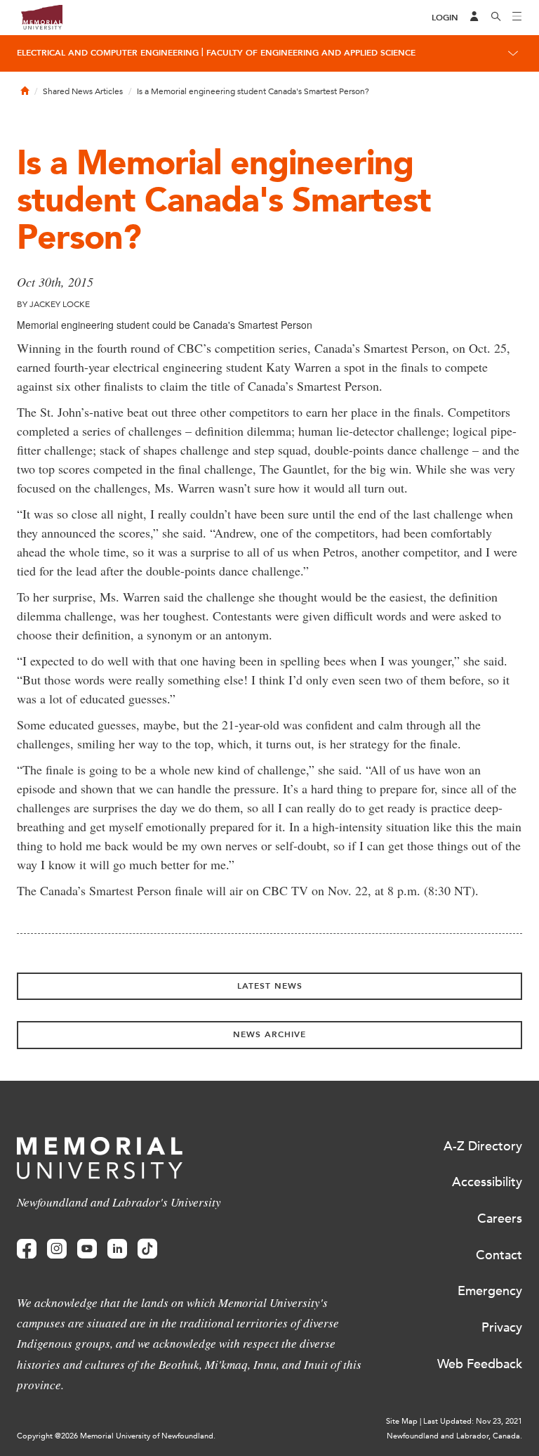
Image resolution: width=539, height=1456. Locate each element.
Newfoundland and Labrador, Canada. (454, 1436)
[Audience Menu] (474, 18)
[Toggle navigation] (517, 17)
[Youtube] (87, 1249)
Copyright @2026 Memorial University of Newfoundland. (116, 1436)
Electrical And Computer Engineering (108, 53)
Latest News (269, 986)
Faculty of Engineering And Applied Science (310, 53)
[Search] (496, 18)
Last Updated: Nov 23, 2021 (472, 1421)
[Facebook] (26, 1249)
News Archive (269, 1034)
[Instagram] (57, 1249)
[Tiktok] (147, 1249)
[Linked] (117, 1249)
